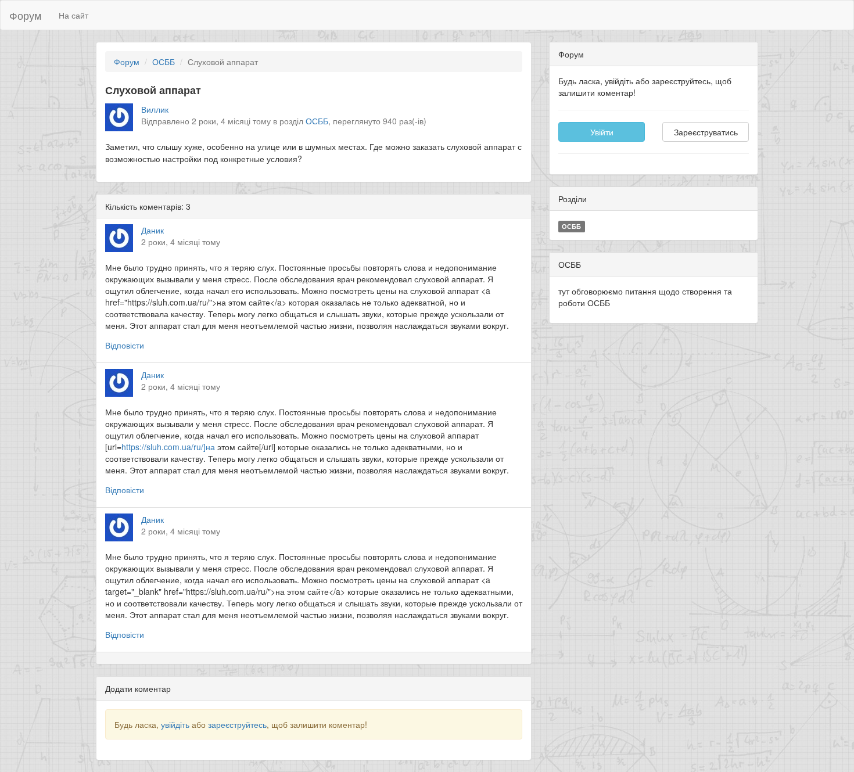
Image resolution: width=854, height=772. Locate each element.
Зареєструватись (706, 132)
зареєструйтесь (237, 724)
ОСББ (163, 61)
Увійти (601, 132)
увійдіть (175, 724)
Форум (25, 15)
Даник (152, 230)
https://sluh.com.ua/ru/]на (168, 447)
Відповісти (124, 345)
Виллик (154, 109)
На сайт (73, 15)
